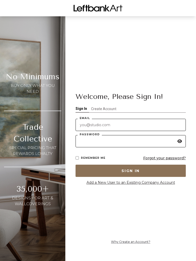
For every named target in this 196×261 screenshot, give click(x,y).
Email (85, 118)
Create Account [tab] (103, 109)
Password (90, 134)
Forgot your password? (164, 158)
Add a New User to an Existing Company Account (131, 182)
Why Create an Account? (130, 242)
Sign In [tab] (81, 109)
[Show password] (180, 141)
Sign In (130, 170)
